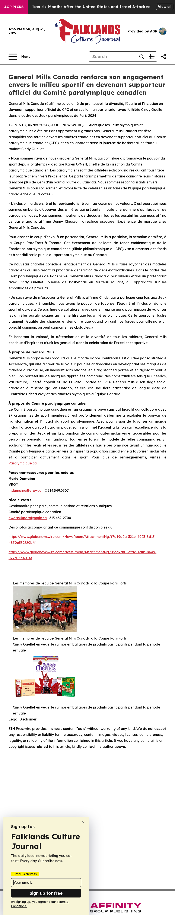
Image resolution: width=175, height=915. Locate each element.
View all (164, 6)
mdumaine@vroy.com (26, 490)
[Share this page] (163, 56)
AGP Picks (13, 7)
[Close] (83, 822)
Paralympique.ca (23, 463)
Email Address (25, 874)
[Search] (141, 56)
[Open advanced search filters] (152, 56)
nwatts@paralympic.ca (28, 518)
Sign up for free (46, 893)
